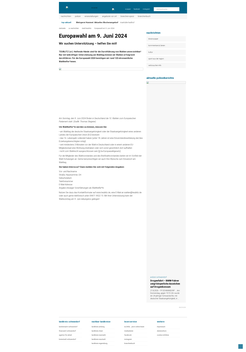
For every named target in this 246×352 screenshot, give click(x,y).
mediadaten (128, 331)
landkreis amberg (98, 327)
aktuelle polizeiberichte (160, 77)
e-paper (128, 9)
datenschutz (161, 331)
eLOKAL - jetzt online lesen (134, 327)
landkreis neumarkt (99, 335)
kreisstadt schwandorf (67, 339)
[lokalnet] (78, 6)
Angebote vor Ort (109, 16)
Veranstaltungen (91, 16)
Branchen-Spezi (127, 16)
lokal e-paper (153, 39)
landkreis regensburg (99, 343)
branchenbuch (129, 343)
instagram (146, 9)
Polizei (78, 16)
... (178, 298)
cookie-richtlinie (163, 335)
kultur (150, 52)
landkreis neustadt (99, 339)
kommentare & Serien (156, 45)
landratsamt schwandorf (68, 327)
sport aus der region (156, 59)
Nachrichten (66, 16)
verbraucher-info (154, 65)
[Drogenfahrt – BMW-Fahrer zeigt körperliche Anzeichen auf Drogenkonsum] (166, 272)
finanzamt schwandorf (67, 331)
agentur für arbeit (65, 335)
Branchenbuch (144, 16)
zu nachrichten (74, 28)
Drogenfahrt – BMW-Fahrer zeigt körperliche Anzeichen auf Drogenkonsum (165, 283)
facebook (137, 9)
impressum (161, 327)
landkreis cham (97, 331)
